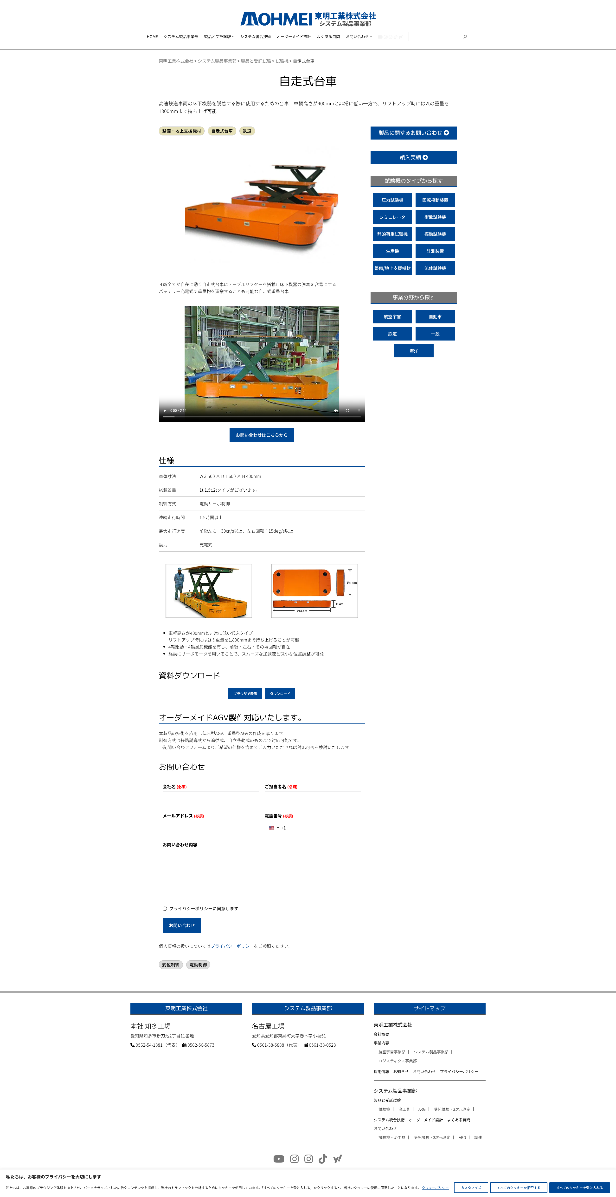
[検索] (465, 36)
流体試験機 (435, 268)
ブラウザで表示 (245, 693)
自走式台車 (222, 131)
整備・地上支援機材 (181, 131)
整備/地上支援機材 (392, 268)
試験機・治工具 (392, 1137)
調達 (478, 1137)
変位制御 (171, 965)
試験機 (384, 1109)
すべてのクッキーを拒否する (518, 1187)
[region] (308, 1183)
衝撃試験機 (435, 217)
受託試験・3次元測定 (452, 1109)
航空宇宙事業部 (392, 1052)
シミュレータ (392, 217)
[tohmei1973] (386, 36)
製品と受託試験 (387, 1100)
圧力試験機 (392, 200)
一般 (435, 333)
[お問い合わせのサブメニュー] (371, 36)
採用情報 (381, 1071)
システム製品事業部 (431, 1052)
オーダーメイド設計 (426, 1120)
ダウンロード (280, 693)
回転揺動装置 (435, 200)
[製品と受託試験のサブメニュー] (233, 36)
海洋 (414, 351)
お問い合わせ (182, 925)
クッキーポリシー (435, 1187)
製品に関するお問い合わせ (411, 132)
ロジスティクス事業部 (398, 1061)
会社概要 (381, 1034)
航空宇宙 (392, 316)
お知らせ (401, 1071)
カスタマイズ (471, 1187)
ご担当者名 (281, 786)
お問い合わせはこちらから (262, 435)
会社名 (175, 786)
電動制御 (198, 965)
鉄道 (247, 131)
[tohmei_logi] (390, 36)
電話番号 (279, 815)
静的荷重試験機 (392, 234)
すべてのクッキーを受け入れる (579, 1187)
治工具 (404, 1109)
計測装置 (435, 251)
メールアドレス (183, 815)
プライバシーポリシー (232, 946)
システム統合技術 (389, 1120)
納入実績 (411, 157)
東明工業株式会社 (393, 1024)
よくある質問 (458, 1120)
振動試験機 (435, 234)
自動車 (435, 316)
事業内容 (381, 1043)
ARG (422, 1109)
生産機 (392, 251)
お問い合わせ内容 (180, 844)
